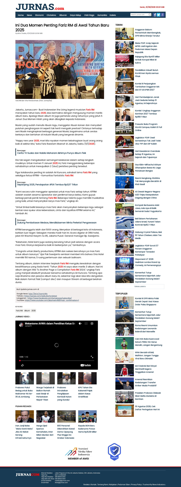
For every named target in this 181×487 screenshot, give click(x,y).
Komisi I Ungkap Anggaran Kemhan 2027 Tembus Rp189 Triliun (147, 113)
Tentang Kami (102, 485)
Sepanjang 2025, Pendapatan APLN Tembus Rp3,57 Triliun (47, 184)
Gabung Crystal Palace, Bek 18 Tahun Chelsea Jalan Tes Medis (148, 235)
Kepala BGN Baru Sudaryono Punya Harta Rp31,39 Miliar (87, 428)
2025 (43, 112)
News (29, 15)
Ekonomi (39, 15)
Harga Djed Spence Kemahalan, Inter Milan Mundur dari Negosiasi (44, 431)
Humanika (102, 15)
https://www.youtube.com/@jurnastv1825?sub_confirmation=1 (52, 300)
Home (21, 15)
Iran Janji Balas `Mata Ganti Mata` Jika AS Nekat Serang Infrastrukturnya (24, 431)
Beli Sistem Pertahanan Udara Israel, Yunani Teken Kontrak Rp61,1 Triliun (147, 221)
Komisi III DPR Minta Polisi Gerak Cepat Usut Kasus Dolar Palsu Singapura (147, 301)
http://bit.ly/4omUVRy (38, 293)
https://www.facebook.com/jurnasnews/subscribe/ (50, 298)
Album (27, 310)
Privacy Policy (136, 485)
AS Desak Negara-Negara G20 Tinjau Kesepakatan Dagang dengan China (147, 194)
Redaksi (86, 485)
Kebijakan (113, 485)
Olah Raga (89, 15)
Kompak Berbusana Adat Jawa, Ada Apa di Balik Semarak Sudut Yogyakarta (148, 208)
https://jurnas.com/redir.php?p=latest (40, 296)
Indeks (113, 15)
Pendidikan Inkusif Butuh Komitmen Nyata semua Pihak (146, 73)
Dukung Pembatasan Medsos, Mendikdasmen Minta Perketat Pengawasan (57, 222)
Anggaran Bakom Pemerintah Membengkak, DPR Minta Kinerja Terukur (148, 32)
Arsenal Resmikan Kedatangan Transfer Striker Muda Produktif (145, 382)
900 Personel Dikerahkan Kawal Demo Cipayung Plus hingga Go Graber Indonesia (66, 431)
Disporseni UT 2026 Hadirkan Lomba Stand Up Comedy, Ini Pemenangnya (148, 262)
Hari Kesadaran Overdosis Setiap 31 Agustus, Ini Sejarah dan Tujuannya (147, 154)
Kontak (93, 485)
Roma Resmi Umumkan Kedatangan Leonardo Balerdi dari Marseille (146, 328)
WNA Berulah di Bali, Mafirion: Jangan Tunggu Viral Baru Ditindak (147, 355)
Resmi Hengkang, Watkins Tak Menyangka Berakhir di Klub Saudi (148, 181)
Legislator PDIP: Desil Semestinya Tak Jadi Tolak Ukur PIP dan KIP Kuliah (148, 140)
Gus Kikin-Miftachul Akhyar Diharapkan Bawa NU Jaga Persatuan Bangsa (148, 167)
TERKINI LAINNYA (140, 286)
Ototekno (51, 15)
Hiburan (63, 15)
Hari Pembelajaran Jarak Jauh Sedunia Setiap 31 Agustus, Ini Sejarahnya (147, 100)
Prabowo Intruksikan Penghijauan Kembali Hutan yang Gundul (64, 393)
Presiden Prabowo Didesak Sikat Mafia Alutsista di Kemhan (148, 396)
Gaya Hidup (75, 15)
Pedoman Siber (124, 485)
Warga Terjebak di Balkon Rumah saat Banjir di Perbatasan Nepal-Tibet (45, 393)
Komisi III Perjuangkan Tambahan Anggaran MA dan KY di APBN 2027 (147, 86)
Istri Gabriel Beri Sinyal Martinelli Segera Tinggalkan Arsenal (145, 369)
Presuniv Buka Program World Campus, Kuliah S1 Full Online (148, 127)
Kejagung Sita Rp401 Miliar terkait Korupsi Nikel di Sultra (147, 59)
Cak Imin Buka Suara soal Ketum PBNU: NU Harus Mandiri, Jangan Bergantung (148, 342)
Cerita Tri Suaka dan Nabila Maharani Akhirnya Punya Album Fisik (51, 153)
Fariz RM (90, 109)
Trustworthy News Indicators (154, 485)
